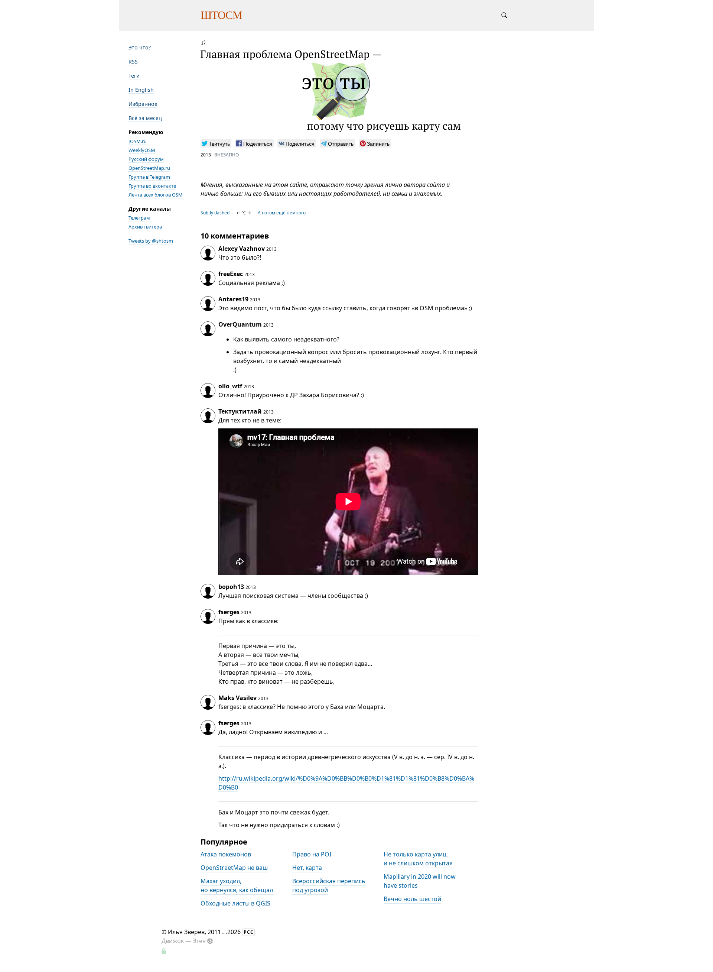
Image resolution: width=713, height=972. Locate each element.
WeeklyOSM (141, 150)
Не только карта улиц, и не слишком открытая (418, 859)
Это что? (139, 47)
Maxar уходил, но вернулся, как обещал (237, 885)
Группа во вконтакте (152, 185)
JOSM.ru (137, 141)
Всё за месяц (145, 118)
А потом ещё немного (282, 213)
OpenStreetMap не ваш (234, 868)
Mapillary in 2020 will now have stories (420, 881)
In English (141, 89)
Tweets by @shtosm (150, 240)
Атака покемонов (226, 854)
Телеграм (139, 217)
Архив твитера (145, 226)
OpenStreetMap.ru (149, 168)
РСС (249, 932)
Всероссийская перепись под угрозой (328, 885)
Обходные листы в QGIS (235, 904)
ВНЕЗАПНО (226, 155)
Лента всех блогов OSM (155, 194)
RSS (133, 61)
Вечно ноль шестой (412, 899)
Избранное (142, 103)
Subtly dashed (215, 213)
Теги (134, 75)
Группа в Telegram (149, 177)
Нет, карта (307, 868)
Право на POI (311, 854)
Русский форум (146, 159)
